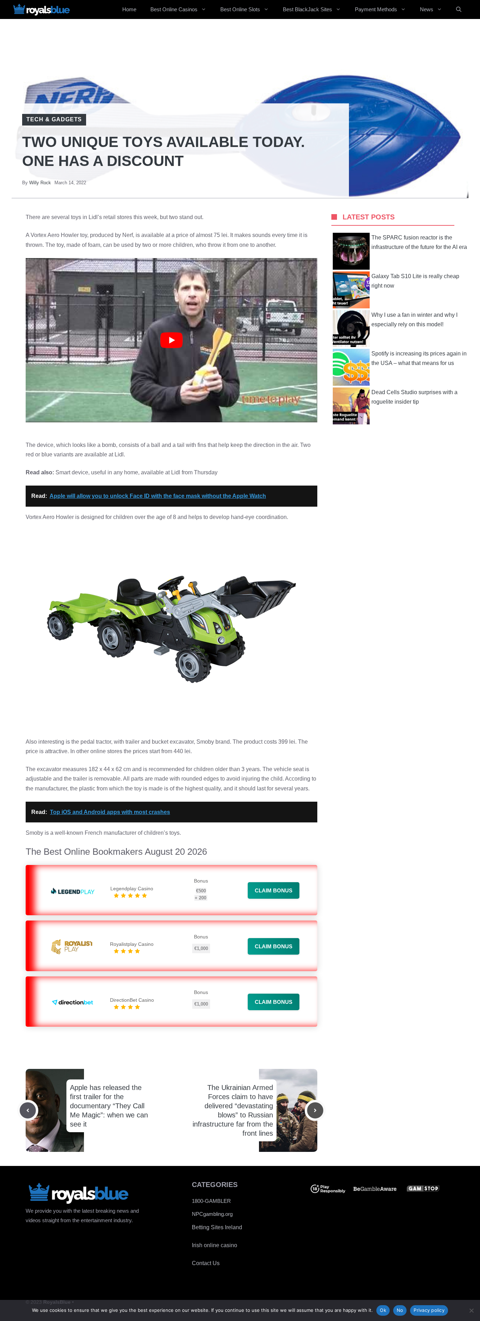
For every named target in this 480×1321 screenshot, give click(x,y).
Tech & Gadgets (54, 119)
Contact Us (206, 1263)
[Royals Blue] (41, 9)
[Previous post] (27, 1110)
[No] (471, 1310)
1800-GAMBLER (211, 1201)
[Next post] (315, 1110)
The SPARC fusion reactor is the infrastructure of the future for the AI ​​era (419, 242)
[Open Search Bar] (458, 9)
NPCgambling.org (212, 1214)
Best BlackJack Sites (307, 9)
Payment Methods (376, 9)
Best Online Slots (240, 9)
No (400, 1310)
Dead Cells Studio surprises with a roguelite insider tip (414, 397)
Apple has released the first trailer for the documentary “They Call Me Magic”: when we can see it (109, 1106)
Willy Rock (40, 182)
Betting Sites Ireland (217, 1227)
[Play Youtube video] (171, 340)
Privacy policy (429, 1310)
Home (129, 9)
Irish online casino (214, 1245)
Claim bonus (273, 890)
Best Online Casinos (173, 9)
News (426, 9)
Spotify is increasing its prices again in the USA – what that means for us (419, 358)
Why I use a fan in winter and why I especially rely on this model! (414, 319)
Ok (383, 1310)
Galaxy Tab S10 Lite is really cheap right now (415, 281)
